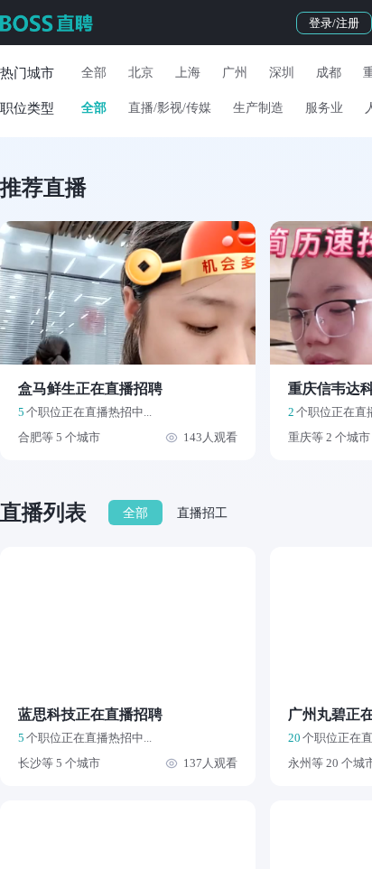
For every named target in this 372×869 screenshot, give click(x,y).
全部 (94, 72)
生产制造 (258, 108)
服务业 (324, 108)
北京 (140, 72)
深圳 (281, 72)
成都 (328, 72)
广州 (234, 72)
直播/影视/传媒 (169, 108)
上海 (187, 72)
